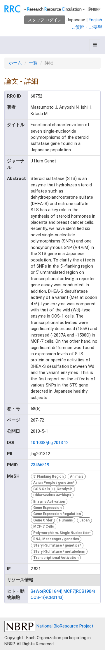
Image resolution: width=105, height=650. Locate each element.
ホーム (15, 62)
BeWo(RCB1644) (46, 591)
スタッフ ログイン (45, 20)
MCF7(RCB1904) (79, 591)
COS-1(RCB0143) (47, 597)
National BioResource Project (64, 626)
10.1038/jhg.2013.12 (50, 442)
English (95, 19)
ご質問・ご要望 (86, 27)
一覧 (33, 62)
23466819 (40, 464)
